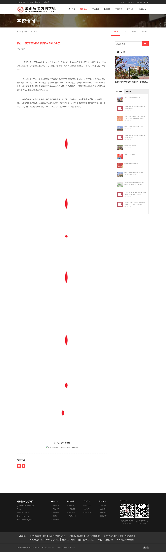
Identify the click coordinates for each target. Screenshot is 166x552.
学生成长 (119, 9)
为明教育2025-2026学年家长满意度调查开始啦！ (134, 108)
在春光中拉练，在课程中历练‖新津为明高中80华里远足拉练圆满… (134, 203)
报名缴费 (103, 512)
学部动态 (124, 31)
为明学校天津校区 (68, 540)
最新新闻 (128, 91)
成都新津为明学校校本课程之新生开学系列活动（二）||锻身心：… (134, 184)
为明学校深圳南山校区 (38, 536)
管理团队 (55, 512)
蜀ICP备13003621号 (48, 548)
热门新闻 (119, 91)
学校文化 (55, 516)
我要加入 (142, 9)
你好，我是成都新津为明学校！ (133, 127)
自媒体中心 (143, 31)
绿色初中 (87, 509)
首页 (20, 32)
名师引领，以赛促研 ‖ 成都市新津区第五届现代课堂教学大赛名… (135, 194)
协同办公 (38, 2)
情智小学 (87, 505)
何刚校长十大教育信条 (131, 164)
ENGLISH (139, 2)
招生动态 (103, 516)
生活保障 (107, 9)
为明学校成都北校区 (76, 536)
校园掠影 (55, 519)
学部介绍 (95, 9)
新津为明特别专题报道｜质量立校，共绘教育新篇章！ (133, 174)
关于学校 (72, 9)
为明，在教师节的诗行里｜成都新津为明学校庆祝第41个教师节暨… (134, 117)
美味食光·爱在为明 (130, 146)
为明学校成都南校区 (93, 536)
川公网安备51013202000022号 (65, 548)
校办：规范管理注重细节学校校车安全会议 (38, 43)
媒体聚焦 (134, 31)
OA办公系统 (21, 2)
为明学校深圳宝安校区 (86, 540)
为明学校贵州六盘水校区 (125, 540)
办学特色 (130, 9)
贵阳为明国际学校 (126, 536)
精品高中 (87, 512)
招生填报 (30, 2)
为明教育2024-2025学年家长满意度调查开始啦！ (134, 136)
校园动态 (83, 9)
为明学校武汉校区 (110, 536)
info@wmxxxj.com (26, 520)
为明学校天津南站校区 (105, 540)
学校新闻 (34, 32)
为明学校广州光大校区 (57, 536)
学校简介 (55, 505)
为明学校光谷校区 (36, 540)
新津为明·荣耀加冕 (130, 155)
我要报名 (103, 505)
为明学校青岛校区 (52, 540)
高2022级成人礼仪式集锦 (132, 98)
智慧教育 (46, 2)
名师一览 (55, 509)
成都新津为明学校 (22, 548)
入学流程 (103, 509)
